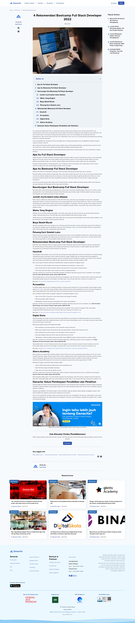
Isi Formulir (67, 323)
